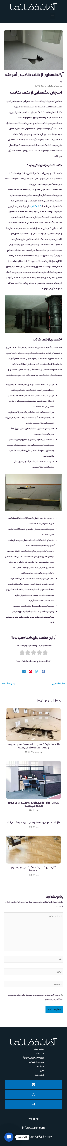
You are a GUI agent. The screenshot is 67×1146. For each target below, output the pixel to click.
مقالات (40, 1066)
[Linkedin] (24, 671)
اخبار (42, 1070)
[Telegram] (33, 1104)
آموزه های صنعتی (55, 86)
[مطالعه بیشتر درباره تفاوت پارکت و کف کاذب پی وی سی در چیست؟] (33, 850)
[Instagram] (33, 1084)
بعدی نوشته (8, 683)
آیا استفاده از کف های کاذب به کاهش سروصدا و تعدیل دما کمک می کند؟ (33, 746)
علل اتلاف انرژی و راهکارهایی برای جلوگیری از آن (33, 822)
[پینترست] (30, 671)
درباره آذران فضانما (36, 1062)
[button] (52, 16)
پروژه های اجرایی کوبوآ (33, 1057)
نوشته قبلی (58, 683)
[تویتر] (36, 671)
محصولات (39, 1053)
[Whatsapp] (33, 1094)
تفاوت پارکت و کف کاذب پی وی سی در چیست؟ (33, 869)
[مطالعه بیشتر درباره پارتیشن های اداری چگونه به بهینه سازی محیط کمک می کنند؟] (33, 780)
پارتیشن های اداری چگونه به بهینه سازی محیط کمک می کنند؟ (34, 804)
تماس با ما (39, 1075)
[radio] (45, 654)
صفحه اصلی (39, 1049)
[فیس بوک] (43, 671)
